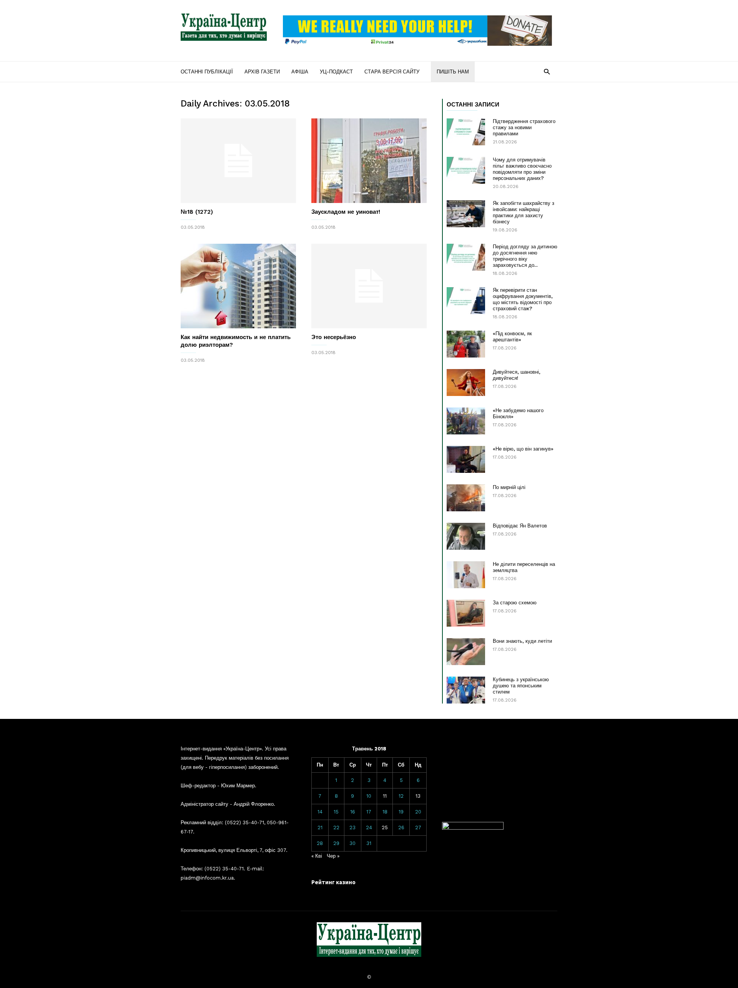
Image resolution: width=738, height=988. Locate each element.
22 (336, 827)
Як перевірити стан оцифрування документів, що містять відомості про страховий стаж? (523, 299)
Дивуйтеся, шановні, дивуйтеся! (516, 375)
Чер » (333, 856)
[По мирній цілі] (466, 497)
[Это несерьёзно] (369, 286)
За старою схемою (515, 602)
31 (368, 843)
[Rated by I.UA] (473, 828)
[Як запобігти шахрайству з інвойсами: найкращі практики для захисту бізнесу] (466, 213)
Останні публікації (207, 72)
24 (369, 827)
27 (418, 827)
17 (368, 812)
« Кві (316, 856)
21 (319, 827)
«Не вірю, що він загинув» (523, 449)
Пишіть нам (453, 72)
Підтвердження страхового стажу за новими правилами (524, 127)
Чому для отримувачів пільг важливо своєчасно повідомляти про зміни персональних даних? (522, 169)
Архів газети (262, 72)
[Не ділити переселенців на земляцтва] (466, 574)
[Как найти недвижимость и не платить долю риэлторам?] (238, 286)
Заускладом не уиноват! (345, 211)
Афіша (299, 72)
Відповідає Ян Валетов (520, 526)
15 (336, 812)
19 (401, 812)
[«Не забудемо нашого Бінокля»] (466, 421)
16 (352, 812)
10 (368, 796)
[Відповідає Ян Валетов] (466, 536)
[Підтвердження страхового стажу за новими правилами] (466, 131)
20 (418, 812)
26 (401, 827)
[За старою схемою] (466, 613)
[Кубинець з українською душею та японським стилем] (466, 690)
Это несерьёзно (333, 337)
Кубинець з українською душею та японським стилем (521, 686)
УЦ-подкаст (336, 72)
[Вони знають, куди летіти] (466, 651)
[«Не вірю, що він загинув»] (466, 459)
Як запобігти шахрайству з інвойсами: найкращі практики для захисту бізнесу (523, 212)
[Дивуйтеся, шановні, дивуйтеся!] (466, 382)
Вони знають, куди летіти (522, 641)
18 (384, 812)
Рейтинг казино (333, 882)
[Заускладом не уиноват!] (369, 160)
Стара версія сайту (391, 72)
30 (352, 843)
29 (336, 843)
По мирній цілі (509, 487)
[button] (546, 71)
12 (401, 796)
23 (352, 827)
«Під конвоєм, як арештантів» (512, 337)
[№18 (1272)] (238, 160)
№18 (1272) (197, 211)
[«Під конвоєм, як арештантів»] (466, 344)
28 (320, 843)
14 (319, 812)
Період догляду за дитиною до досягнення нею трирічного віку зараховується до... (525, 256)
